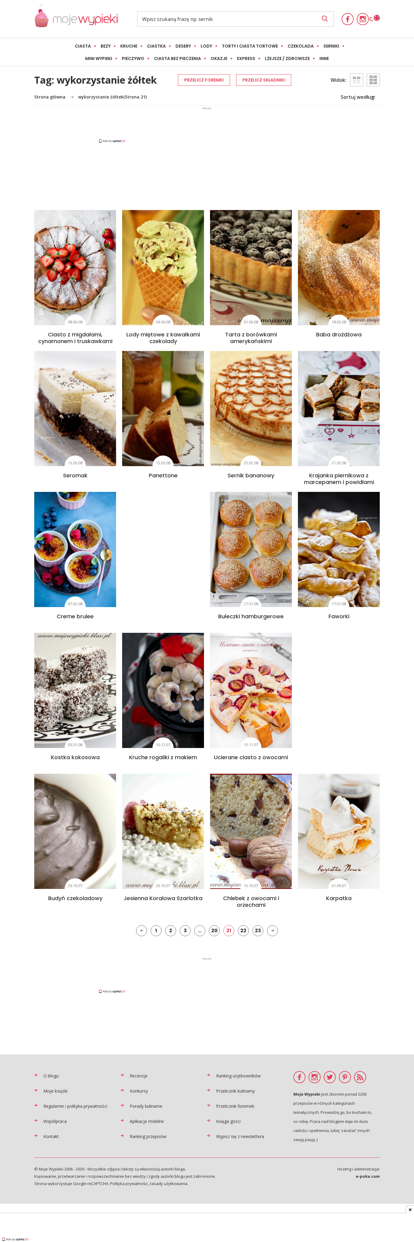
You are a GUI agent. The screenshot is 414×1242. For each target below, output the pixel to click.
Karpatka (339, 898)
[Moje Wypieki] (76, 19)
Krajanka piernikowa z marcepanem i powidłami (339, 479)
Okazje (219, 58)
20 (214, 930)
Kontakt (51, 1136)
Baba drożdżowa (339, 334)
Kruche (128, 46)
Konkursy (139, 1091)
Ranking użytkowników (238, 1076)
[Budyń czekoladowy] (75, 831)
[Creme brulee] (75, 549)
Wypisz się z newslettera (240, 1136)
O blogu (51, 1076)
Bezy (106, 46)
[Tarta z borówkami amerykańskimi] (251, 267)
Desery (183, 46)
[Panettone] (163, 408)
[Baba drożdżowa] (339, 267)
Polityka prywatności (129, 1183)
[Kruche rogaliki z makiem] (163, 690)
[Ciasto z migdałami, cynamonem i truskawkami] (75, 267)
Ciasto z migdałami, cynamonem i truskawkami (75, 338)
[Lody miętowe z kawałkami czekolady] (163, 267)
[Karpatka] (339, 831)
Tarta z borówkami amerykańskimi (251, 338)
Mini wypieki (98, 58)
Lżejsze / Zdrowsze (287, 58)
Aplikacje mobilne (147, 1121)
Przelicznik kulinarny (235, 1091)
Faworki (339, 616)
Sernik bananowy (251, 475)
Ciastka (156, 46)
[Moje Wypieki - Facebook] (348, 19)
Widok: (338, 80)
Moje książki (55, 1091)
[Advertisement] (207, 124)
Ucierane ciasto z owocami (251, 757)
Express (246, 58)
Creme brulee (75, 616)
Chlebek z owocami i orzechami (251, 901)
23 (258, 930)
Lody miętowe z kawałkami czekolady (163, 338)
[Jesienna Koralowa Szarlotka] (163, 831)
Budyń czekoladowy (75, 898)
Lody (206, 46)
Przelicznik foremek (235, 1106)
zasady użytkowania (168, 1183)
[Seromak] (75, 408)
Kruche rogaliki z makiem (163, 757)
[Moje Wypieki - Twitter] (330, 1077)
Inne (324, 58)
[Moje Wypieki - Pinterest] (345, 1077)
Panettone (163, 475)
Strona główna (49, 97)
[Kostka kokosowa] (75, 690)
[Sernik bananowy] (251, 408)
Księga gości (228, 1121)
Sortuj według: (358, 97)
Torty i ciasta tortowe (250, 46)
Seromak (75, 475)
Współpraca (55, 1121)
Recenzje (139, 1076)
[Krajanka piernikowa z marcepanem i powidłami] (339, 408)
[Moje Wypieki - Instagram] (363, 19)
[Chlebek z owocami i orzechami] (251, 831)
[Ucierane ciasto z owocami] (251, 690)
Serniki (331, 46)
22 (243, 930)
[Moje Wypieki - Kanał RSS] (360, 1077)
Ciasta (83, 46)
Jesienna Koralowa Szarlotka (163, 898)
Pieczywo (133, 58)
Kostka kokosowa (75, 757)
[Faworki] (339, 549)
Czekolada (301, 46)
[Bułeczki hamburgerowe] (251, 549)
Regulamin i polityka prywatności (75, 1106)
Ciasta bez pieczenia (177, 58)
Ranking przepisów (148, 1136)
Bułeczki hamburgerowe (251, 616)
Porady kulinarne (146, 1106)
